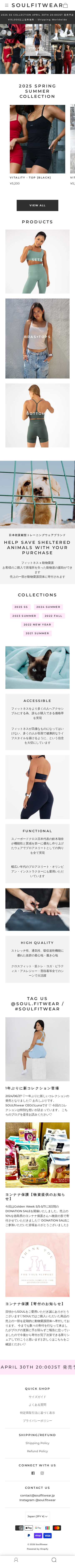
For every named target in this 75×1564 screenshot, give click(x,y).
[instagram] (42, 1473)
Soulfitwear (38, 5)
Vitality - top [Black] (30, 177)
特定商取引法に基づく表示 (37, 1413)
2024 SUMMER (48, 606)
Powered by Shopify (37, 1549)
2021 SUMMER (37, 633)
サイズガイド (37, 1397)
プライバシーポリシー (37, 1421)
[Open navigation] (9, 5)
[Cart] (65, 5)
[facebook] (33, 1473)
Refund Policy (37, 1451)
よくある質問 (37, 1405)
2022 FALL (53, 615)
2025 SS (21, 606)
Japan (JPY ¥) (36, 1516)
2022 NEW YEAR (37, 624)
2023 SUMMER (24, 615)
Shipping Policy (37, 1443)
